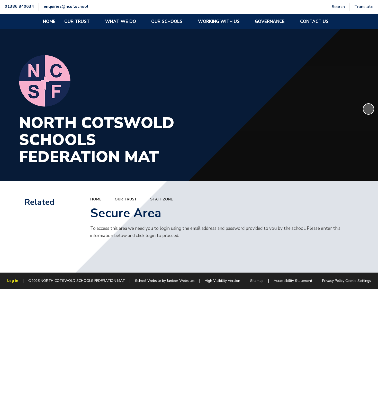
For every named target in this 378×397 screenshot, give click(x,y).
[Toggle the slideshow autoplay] (368, 109)
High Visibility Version (222, 280)
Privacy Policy (333, 280)
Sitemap (257, 280)
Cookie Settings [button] (358, 280)
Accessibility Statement (293, 280)
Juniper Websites (181, 280)
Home (95, 199)
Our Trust (126, 199)
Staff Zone (161, 199)
